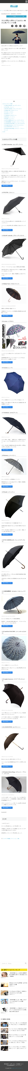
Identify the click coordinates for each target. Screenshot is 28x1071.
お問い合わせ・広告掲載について (16, 1064)
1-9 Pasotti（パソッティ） (9, 118)
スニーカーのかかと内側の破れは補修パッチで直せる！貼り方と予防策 (18, 1029)
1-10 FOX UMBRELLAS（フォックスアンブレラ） (14, 120)
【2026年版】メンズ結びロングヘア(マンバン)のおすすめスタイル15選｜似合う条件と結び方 (18, 1010)
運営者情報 (6, 1064)
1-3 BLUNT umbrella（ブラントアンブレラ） (13, 108)
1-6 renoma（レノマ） (8, 113)
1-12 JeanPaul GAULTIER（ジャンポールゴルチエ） (14, 123)
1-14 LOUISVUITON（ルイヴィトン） (11, 126)
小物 (23, 16)
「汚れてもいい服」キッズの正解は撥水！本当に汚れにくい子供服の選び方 (18, 1023)
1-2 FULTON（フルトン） (9, 107)
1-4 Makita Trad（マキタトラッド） (11, 110)
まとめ (3, 131)
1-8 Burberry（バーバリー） (9, 116)
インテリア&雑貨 (12, 16)
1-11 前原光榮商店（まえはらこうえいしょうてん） (14, 121)
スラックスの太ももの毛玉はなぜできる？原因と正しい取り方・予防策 (18, 1041)
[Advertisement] (14, 83)
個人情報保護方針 (11, 1065)
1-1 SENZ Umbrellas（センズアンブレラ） (12, 105)
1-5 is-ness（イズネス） (9, 112)
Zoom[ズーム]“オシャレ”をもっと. (17, 1068)
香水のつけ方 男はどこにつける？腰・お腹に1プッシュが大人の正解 (18, 1035)
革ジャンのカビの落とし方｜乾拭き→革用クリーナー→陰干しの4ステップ (18, 1047)
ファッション (19, 16)
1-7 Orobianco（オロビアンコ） (10, 115)
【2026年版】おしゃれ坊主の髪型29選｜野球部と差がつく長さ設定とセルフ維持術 (18, 974)
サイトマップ (18, 1065)
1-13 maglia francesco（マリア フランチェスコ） (14, 125)
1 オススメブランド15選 (7, 103)
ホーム (1, 10)
